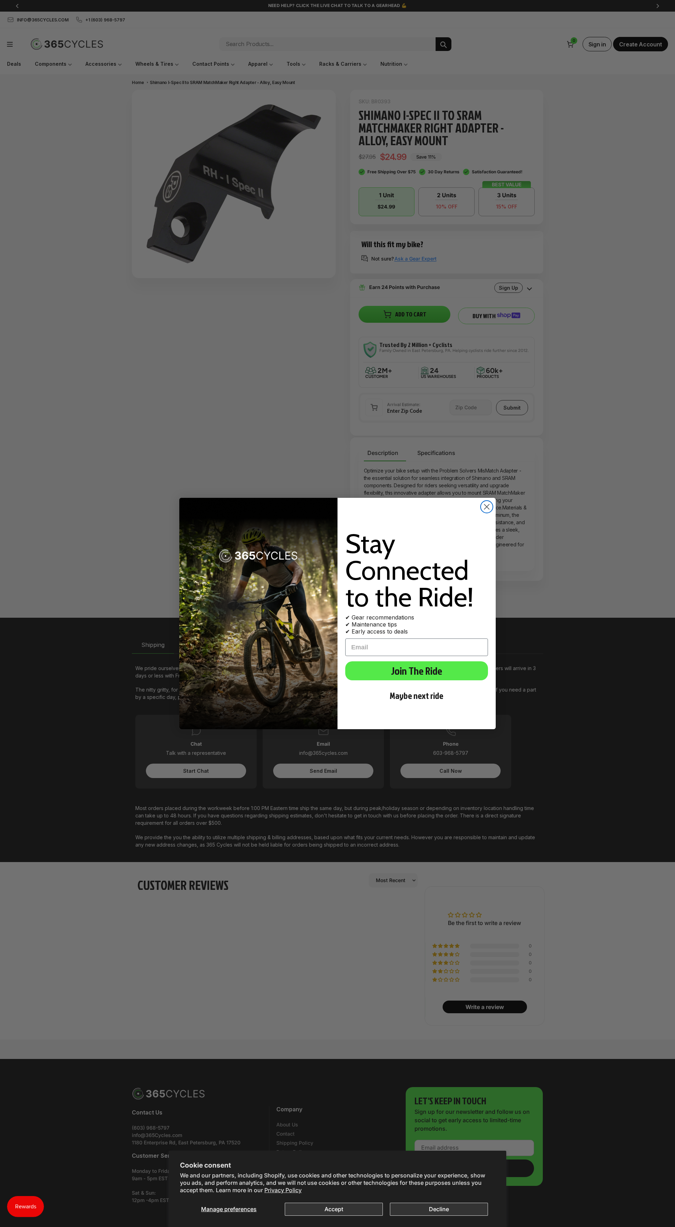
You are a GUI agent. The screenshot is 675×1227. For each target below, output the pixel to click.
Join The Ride (416, 670)
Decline (439, 1209)
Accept (333, 1209)
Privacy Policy (283, 1190)
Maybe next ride (416, 695)
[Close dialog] (487, 507)
